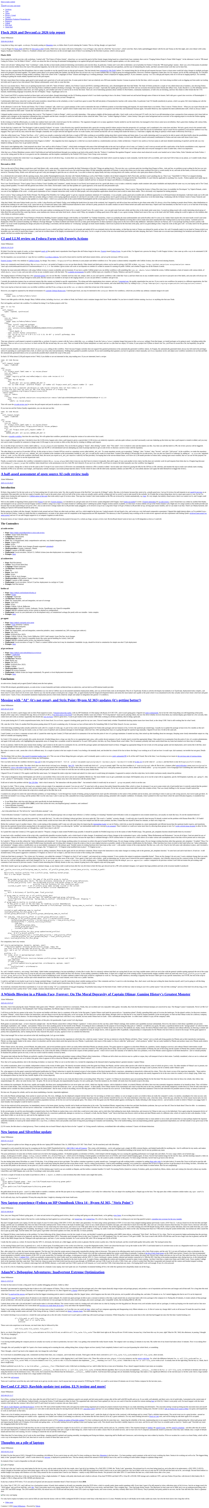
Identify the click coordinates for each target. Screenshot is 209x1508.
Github (7, 23)
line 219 (71, 765)
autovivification (181, 765)
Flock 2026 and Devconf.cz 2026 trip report (33, 32)
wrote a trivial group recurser (185, 826)
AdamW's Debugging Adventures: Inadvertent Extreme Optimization (52, 1272)
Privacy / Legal (10, 15)
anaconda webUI (89, 1409)
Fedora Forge (115, 251)
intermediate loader (99, 824)
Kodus (14, 595)
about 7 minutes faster (75, 1311)
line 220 (37, 762)
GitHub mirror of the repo (38, 496)
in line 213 (138, 762)
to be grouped (111, 826)
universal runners (40, 276)
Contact (8, 17)
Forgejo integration (149, 502)
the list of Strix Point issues (154, 1253)
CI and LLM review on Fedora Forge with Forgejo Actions (44, 238)
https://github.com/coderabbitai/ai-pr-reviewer (25, 653)
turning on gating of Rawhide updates (71, 1420)
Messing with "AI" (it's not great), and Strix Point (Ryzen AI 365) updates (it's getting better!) (71, 700)
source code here (143, 1358)
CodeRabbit (16, 655)
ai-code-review (164, 502)
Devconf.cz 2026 (38, 49)
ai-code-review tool (21, 404)
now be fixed (48, 717)
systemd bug (90, 1219)
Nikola (37, 1506)
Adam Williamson (19, 1506)
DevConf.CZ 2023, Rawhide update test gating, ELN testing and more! (53, 1386)
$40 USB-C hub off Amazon (77, 1148)
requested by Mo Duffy (108, 70)
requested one (124, 281)
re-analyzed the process (17, 1294)
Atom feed (9, 27)
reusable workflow (15, 436)
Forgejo (103, 251)
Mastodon (49, 45)
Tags (6, 11)
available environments (76, 272)
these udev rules (155, 1161)
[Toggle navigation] (2, 4)
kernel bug (78, 1219)
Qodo (13, 625)
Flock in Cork (154, 1416)
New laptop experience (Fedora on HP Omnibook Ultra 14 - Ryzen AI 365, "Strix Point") (67, 1203)
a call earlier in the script (21, 767)
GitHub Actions (34, 261)
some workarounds (151, 713)
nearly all (44, 251)
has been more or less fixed (62, 715)
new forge (117, 1215)
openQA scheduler (178, 1428)
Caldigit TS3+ (24, 1257)
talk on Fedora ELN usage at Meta (176, 1409)
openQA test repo (196, 492)
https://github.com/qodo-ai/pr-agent (22, 623)
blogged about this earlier (62, 713)
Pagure (40, 502)
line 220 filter (33, 782)
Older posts (9, 1502)
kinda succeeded (129, 502)
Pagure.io (8, 21)
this (32, 1487)
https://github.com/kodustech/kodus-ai (23, 593)
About (7, 13)
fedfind (150, 1428)
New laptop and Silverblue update (26, 1132)
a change (74, 1290)
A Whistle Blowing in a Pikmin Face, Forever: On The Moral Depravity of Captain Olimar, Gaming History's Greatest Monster (95, 994)
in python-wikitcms (52, 257)
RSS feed (8, 25)
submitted (49, 546)
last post (47, 1457)
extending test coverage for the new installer (167, 1219)
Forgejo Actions (6, 261)
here (144, 496)
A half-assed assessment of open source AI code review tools (45, 474)
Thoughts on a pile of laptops (22, 1443)
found (13, 1298)
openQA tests (160, 1428)
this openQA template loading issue (34, 756)
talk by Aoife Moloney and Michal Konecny (19, 1407)
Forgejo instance (56, 502)
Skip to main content (8, 2)
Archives (8, 9)
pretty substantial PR (119, 756)
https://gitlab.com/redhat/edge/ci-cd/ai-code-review (27, 533)
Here (14, 554)
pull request (15, 1377)
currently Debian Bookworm (56, 291)
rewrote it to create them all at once (52, 1305)
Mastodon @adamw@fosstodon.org (17, 19)
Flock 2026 (18, 49)
